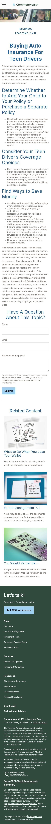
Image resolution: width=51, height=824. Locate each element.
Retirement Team (11, 637)
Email (4, 340)
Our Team (8, 626)
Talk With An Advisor (19, 610)
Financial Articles (11, 691)
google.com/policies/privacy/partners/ (20, 803)
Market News (10, 686)
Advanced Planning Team (15, 642)
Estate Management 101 (22, 508)
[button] (7, 621)
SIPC (12, 755)
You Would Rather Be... (21, 563)
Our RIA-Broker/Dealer (14, 631)
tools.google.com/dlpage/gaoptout (23, 809)
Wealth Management (13, 661)
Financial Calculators (13, 697)
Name (5, 324)
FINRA (6, 755)
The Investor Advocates (15, 681)
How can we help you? (13, 355)
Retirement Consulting (14, 667)
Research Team (11, 647)
